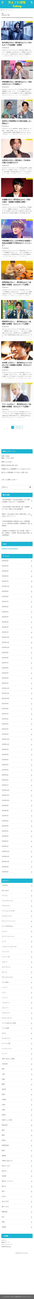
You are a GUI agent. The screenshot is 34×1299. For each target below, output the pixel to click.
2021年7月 (5, 713)
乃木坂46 (5, 1064)
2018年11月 (5, 856)
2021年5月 (5, 724)
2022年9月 (5, 652)
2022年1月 (5, 683)
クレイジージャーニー (9, 921)
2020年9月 (5, 749)
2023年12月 (5, 586)
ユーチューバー (7, 1048)
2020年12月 (5, 739)
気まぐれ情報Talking (17, 4)
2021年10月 (5, 698)
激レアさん (5, 1206)
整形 (3, 1135)
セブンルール (6, 967)
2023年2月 (5, 627)
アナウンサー (6, 905)
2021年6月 (5, 719)
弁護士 (4, 1115)
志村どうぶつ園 (7, 1120)
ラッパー (4, 1053)
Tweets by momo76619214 (9, 548)
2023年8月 (5, 596)
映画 (3, 1150)
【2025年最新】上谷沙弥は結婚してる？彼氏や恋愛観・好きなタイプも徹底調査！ (16, 500)
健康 (3, 1084)
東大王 (4, 1186)
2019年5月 (5, 826)
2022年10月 (5, 647)
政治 (3, 1130)
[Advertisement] (17, 1271)
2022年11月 (5, 642)
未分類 (4, 1176)
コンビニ (4, 931)
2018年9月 (5, 866)
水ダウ (4, 1196)
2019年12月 (5, 790)
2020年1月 (5, 785)
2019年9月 (5, 805)
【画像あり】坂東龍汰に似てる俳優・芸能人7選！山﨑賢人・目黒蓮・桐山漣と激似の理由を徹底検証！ (16, 533)
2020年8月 (5, 754)
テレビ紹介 (5, 982)
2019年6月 (5, 821)
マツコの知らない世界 (9, 1023)
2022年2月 (5, 678)
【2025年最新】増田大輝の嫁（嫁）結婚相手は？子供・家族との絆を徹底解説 (16, 508)
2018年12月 (5, 851)
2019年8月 (5, 810)
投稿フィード (5, 1242)
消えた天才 (5, 1201)
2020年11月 (5, 744)
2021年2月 (5, 734)
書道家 (4, 1155)
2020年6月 (5, 759)
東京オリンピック (7, 1181)
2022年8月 (5, 657)
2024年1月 (5, 581)
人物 (3, 1074)
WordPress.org (6, 1246)
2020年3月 (5, 775)
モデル (4, 1033)
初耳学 (4, 1089)
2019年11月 (5, 795)
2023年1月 (5, 632)
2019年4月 (5, 831)
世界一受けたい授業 (8, 1058)
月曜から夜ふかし (7, 1160)
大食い (4, 1104)
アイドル (4, 895)
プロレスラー (6, 1013)
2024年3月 (5, 571)
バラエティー (6, 1002)
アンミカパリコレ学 (8, 911)
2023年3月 (5, 622)
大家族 (4, 1099)
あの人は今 (5, 890)
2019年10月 (5, 800)
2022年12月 (5, 637)
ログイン (4, 1240)
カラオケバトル (7, 916)
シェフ (4, 941)
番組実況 (4, 1211)
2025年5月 (5, 560)
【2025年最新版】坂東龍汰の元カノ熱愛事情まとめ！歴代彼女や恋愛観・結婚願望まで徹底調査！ (16, 523)
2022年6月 (5, 668)
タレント (4, 972)
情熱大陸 (4, 1125)
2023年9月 (5, 591)
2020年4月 (5, 770)
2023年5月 (5, 612)
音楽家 (4, 1227)
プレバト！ (5, 1008)
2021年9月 (5, 703)
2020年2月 (5, 780)
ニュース (4, 997)
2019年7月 (5, 815)
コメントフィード (7, 1244)
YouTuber (5, 885)
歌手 (3, 1191)
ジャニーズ (5, 951)
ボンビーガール (7, 1018)
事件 (3, 1069)
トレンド (4, 987)
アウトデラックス (7, 900)
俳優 (3, 1079)
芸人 (3, 1216)
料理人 (4, 1140)
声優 (3, 1094)
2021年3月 (5, 729)
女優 (3, 1109)
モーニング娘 (6, 1043)
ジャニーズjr (6, 956)
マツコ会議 (5, 1028)
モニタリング (6, 1038)
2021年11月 (5, 693)
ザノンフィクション (8, 936)
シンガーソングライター (9, 946)
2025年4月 (5, 566)
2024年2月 (5, 576)
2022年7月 (5, 662)
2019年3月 (5, 836)
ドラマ (4, 992)
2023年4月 (5, 617)
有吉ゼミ (4, 1171)
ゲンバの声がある (7, 926)
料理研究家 (5, 1145)
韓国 (3, 1222)
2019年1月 (5, 846)
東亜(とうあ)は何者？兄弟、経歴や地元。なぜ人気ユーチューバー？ (16, 515)
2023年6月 (5, 606)
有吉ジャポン (6, 1166)
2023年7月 (5, 601)
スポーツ (4, 962)
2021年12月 (5, 688)
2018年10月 (5, 861)
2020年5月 (5, 764)
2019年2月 (5, 841)
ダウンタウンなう (7, 977)
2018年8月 (5, 871)
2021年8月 (5, 708)
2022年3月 (5, 673)
